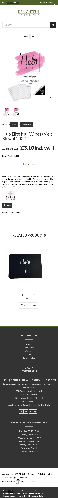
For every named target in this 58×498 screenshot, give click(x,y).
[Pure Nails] (29, 195)
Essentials (26, 124)
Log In (50, 2)
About (29, 344)
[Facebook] (21, 411)
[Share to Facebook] (14, 305)
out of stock (29, 164)
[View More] (43, 305)
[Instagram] (26, 411)
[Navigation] (33, 36)
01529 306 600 (13, 2)
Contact (29, 351)
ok (52, 491)
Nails (14, 124)
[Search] (53, 25)
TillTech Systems (28, 481)
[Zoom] (50, 97)
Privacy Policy (29, 358)
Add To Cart (30, 305)
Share (8, 205)
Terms (29, 354)
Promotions (40, 2)
